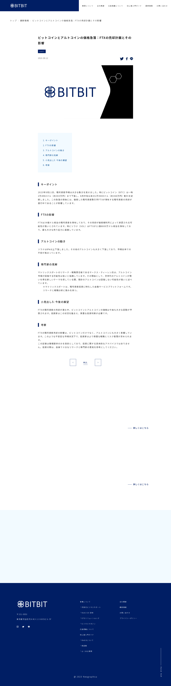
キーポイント (50, 140)
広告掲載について (115, 6)
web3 (41, 51)
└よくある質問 (86, 651)
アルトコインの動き (53, 150)
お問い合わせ (162, 6)
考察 (46, 165)
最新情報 (149, 6)
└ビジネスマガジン (88, 624)
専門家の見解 (50, 155)
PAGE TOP (161, 672)
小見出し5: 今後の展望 (55, 160)
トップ (13, 20)
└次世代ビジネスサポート (90, 607)
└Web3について (87, 640)
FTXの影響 (49, 145)
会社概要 (100, 6)
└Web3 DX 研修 (87, 613)
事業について (87, 6)
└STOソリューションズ (89, 618)
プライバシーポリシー (128, 618)
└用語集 (83, 646)
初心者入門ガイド (134, 6)
